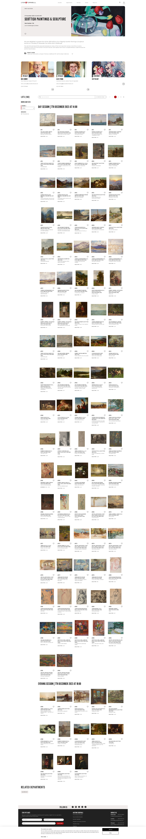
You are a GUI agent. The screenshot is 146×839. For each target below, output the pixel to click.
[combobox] (28, 108)
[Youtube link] (79, 807)
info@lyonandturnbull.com (116, 816)
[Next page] (121, 97)
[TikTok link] (85, 807)
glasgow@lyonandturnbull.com (117, 824)
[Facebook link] (73, 807)
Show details (43, 836)
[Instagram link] (76, 807)
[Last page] (123, 97)
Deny (110, 832)
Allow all (110, 829)
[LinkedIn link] (82, 807)
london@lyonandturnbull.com (117, 820)
